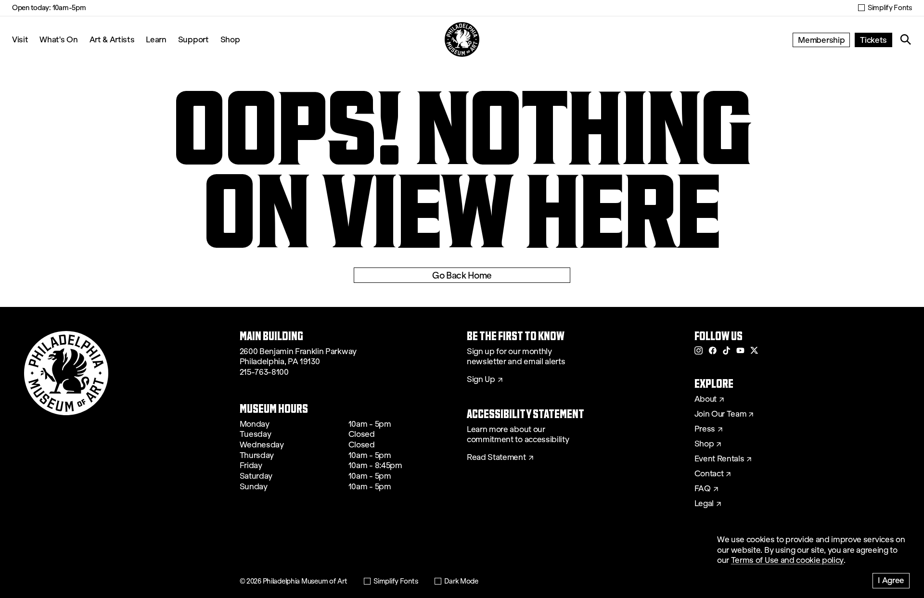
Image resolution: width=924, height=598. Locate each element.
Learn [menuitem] (156, 39)
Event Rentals (719, 459)
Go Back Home (462, 275)
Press (704, 429)
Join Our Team (720, 414)
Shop (230, 39)
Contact (709, 474)
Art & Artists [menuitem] (112, 39)
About (705, 399)
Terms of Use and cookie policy (787, 560)
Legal (704, 504)
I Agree (891, 580)
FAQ (702, 489)
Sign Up (481, 379)
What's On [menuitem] (58, 39)
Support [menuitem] (193, 39)
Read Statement (496, 457)
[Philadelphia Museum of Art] (462, 39)
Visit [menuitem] (20, 39)
